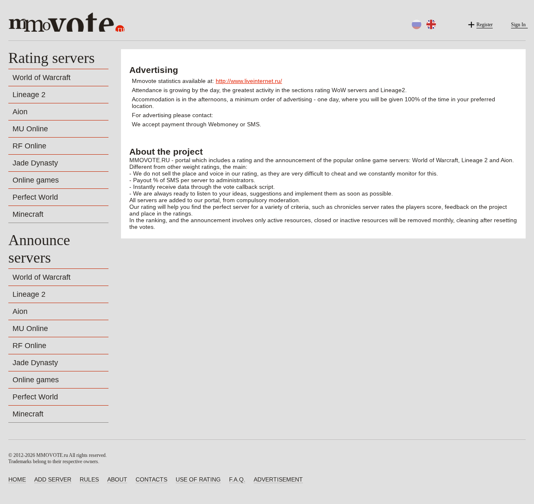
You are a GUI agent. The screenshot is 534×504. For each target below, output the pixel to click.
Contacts (151, 479)
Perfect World (35, 197)
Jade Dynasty (35, 163)
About (117, 479)
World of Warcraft (42, 77)
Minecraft (28, 214)
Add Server (52, 479)
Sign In (518, 25)
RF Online (29, 146)
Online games (36, 180)
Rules (89, 479)
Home (17, 479)
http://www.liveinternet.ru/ (249, 81)
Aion (20, 112)
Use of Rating (198, 479)
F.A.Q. (237, 479)
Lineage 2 (29, 94)
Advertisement (278, 479)
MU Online (30, 129)
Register (484, 25)
